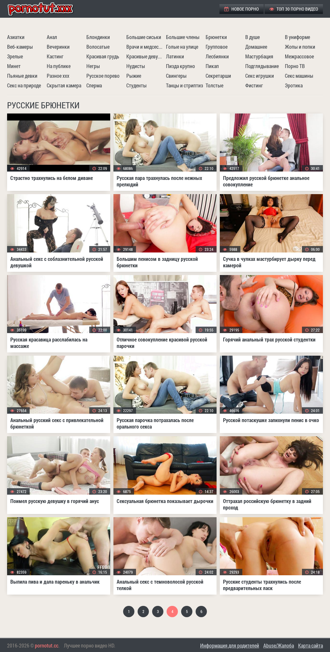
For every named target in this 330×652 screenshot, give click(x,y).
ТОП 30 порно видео (297, 9)
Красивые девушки (145, 56)
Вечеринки (58, 46)
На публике (59, 66)
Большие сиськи (143, 37)
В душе (252, 37)
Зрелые (15, 56)
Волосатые (98, 46)
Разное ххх (58, 75)
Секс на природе (24, 85)
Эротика (294, 85)
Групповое (217, 46)
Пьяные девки (22, 75)
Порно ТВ (295, 66)
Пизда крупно (180, 66)
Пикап (212, 66)
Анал (52, 37)
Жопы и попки (300, 46)
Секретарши (218, 75)
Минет (14, 66)
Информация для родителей (229, 645)
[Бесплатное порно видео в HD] (45, 9)
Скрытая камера (64, 85)
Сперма (94, 85)
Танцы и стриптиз (184, 85)
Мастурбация (259, 56)
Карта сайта (310, 645)
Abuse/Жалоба (278, 645)
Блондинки (98, 37)
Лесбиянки (217, 56)
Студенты (136, 85)
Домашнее (256, 46)
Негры (93, 66)
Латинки (175, 56)
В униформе (297, 37)
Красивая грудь (102, 56)
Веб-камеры (20, 46)
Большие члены (182, 37)
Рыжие (133, 75)
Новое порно (244, 9)
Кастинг (55, 56)
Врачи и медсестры (145, 46)
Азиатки (15, 37)
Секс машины (299, 75)
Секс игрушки (259, 75)
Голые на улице (182, 46)
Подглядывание (262, 66)
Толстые (214, 85)
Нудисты (135, 66)
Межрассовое (299, 56)
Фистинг (254, 85)
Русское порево (103, 75)
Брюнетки (216, 37)
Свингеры (176, 75)
